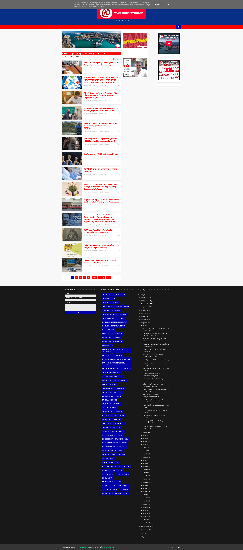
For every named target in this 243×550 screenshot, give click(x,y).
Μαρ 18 (145, 470)
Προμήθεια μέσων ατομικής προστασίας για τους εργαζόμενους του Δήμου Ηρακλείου (101, 109)
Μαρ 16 (145, 476)
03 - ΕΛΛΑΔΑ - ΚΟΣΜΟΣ (110, 303)
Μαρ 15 (145, 479)
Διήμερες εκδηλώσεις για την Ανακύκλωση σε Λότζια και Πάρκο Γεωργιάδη (101, 246)
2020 (141, 537)
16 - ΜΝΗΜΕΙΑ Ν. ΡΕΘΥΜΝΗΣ (112, 355)
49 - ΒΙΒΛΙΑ (106, 470)
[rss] (179, 547)
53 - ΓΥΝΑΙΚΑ (107, 478)
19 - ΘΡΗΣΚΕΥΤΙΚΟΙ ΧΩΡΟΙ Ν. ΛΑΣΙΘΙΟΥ (116, 369)
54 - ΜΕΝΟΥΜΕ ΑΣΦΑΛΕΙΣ (111, 482)
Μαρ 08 (145, 501)
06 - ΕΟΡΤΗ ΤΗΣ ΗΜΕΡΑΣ (111, 310)
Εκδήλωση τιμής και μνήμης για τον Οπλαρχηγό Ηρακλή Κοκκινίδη (98, 231)
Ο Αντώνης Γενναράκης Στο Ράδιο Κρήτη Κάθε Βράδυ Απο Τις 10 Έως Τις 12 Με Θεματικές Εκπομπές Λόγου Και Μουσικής (135, 52)
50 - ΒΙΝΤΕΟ (117, 470)
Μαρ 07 (145, 504)
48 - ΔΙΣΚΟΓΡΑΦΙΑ (124, 466)
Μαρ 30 (145, 432)
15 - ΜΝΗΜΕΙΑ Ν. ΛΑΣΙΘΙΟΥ (112, 342)
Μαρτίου (144, 323)
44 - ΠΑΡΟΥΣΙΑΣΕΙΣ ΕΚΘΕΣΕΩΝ (113, 455)
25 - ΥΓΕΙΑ (118, 392)
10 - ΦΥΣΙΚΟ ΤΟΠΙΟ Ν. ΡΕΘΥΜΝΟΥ (114, 322)
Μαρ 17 (145, 473)
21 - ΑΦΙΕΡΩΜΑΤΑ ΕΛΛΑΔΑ (112, 377)
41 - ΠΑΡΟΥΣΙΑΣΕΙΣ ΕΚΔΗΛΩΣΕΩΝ (114, 443)
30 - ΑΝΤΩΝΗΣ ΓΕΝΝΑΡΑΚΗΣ (112, 412)
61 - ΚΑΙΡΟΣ (124, 490)
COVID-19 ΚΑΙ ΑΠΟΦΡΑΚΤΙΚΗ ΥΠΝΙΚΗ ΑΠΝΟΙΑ (101, 170)
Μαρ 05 (145, 510)
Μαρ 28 (145, 438)
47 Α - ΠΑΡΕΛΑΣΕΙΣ (109, 466)
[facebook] (165, 547)
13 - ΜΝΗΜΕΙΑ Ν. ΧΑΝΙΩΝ (111, 338)
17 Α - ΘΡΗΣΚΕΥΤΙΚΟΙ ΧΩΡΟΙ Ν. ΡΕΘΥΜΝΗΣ (113, 364)
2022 (141, 295)
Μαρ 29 (145, 435)
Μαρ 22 (145, 457)
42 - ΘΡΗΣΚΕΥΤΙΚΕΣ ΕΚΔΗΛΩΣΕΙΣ (114, 447)
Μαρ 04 (145, 513)
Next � (101, 278)
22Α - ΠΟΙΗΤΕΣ (120, 380)
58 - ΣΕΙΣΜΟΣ (123, 486)
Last (108, 278)
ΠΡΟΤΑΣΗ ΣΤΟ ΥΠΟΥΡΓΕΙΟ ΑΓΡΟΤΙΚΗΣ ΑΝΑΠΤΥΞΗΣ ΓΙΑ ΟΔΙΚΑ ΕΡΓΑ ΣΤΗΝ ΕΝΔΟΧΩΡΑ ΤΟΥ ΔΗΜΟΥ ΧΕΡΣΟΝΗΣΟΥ (102, 80)
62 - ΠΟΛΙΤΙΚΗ (107, 494)
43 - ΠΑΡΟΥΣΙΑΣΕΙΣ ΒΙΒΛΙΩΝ (112, 451)
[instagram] (172, 547)
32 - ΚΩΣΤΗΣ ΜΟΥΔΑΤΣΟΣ (111, 419)
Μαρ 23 (145, 454)
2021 (141, 533)
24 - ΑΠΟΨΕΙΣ (107, 392)
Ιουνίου (144, 313)
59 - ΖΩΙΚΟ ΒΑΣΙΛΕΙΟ (110, 490)
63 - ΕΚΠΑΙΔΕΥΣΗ (121, 494)
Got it (167, 4)
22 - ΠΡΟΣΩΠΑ (107, 380)
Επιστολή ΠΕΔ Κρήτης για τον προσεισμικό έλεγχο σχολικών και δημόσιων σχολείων (101, 63)
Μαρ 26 (145, 444)
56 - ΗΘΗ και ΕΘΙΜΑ (109, 486)
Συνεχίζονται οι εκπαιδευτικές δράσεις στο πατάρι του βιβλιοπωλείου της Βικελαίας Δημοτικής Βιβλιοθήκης (100, 186)
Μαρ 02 (145, 520)
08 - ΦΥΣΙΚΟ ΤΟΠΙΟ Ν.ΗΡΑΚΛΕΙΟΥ (114, 314)
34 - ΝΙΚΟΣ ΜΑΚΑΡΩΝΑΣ (111, 427)
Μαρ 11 (145, 491)
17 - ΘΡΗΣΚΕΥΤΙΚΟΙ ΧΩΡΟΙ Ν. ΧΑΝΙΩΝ (116, 359)
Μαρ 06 (145, 507)
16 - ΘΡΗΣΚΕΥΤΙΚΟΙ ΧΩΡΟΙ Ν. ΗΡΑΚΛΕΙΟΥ (112, 350)
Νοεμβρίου (145, 298)
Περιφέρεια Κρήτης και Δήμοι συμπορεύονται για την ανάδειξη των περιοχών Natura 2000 (101, 200)
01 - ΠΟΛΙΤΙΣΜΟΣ (119, 295)
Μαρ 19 (145, 466)
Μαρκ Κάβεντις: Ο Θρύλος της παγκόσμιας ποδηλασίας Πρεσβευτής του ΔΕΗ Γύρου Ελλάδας (100, 125)
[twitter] (169, 547)
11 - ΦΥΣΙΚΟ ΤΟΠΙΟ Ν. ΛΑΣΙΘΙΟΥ (113, 326)
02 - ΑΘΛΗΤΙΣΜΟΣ (108, 299)
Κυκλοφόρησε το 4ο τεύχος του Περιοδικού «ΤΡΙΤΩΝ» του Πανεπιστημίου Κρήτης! (100, 140)
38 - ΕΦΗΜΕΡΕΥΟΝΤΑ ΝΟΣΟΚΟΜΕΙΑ (115, 439)
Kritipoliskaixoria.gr (108, 547)
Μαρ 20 (145, 463)
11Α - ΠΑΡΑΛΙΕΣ (108, 330)
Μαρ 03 (145, 516)
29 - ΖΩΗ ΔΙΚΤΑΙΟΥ (109, 408)
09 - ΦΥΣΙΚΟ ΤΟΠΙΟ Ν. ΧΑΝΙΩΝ (113, 318)
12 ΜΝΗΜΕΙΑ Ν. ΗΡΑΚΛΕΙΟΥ (112, 334)
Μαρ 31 (145, 325)
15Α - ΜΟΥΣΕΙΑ (107, 345)
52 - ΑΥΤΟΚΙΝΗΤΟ (122, 474)
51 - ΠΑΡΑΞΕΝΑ (107, 474)
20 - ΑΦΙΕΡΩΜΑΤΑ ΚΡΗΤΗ (111, 373)
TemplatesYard (84, 547)
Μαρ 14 (145, 482)
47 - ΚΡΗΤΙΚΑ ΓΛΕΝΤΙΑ (110, 462)
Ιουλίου (144, 310)
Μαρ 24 (145, 451)
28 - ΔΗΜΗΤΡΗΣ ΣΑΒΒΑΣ (111, 404)
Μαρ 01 (145, 523)
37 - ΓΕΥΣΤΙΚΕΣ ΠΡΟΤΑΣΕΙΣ (112, 435)
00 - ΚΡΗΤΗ (106, 295)
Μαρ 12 (145, 488)
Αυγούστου (145, 307)
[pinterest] (175, 547)
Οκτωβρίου (145, 301)
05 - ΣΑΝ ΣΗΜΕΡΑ (122, 306)
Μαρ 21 (145, 460)
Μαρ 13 (145, 485)
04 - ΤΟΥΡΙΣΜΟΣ (108, 306)
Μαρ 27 (145, 441)
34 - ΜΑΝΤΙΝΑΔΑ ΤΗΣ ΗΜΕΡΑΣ (113, 423)
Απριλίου (144, 319)
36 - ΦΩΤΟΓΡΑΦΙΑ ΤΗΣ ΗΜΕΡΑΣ (113, 431)
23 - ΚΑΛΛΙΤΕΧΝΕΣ (109, 384)
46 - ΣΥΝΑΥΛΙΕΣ (108, 459)
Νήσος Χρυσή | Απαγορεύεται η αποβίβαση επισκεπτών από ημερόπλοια (100, 261)
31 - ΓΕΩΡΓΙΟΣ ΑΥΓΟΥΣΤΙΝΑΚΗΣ (113, 416)
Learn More (159, 4)
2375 (94, 278)
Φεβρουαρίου (145, 527)
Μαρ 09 (145, 498)
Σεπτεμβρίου (145, 304)
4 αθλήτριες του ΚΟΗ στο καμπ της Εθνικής (101, 154)
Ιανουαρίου (145, 530)
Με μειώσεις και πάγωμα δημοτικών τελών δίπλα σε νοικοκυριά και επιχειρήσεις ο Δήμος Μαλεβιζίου (101, 95)
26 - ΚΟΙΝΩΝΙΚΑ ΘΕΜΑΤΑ (111, 396)
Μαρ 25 (145, 448)
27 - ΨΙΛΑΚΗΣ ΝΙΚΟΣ (109, 400)
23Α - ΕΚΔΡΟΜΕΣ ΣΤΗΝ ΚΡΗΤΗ (113, 388)
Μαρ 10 (145, 495)
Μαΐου (143, 316)
